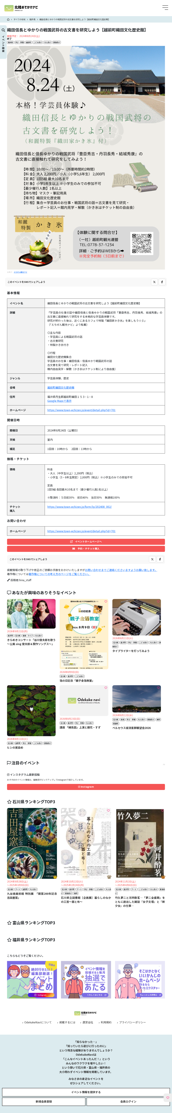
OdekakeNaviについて (38, 1022)
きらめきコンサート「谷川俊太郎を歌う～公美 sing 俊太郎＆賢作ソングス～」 (31, 642)
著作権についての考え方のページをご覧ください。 (59, 574)
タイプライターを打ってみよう (131, 651)
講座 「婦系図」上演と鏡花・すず (80, 727)
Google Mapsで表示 (59, 401)
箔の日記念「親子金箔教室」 (77, 680)
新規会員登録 (44, 1101)
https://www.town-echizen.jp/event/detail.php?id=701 (81, 410)
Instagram (87, 786)
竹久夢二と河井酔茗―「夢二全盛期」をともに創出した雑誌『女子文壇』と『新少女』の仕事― (140, 902)
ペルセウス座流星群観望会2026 (131, 728)
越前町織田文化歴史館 (60, 387)
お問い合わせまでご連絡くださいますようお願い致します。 (121, 570)
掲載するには (67, 1022)
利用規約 (106, 1022)
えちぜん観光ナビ (20, 272)
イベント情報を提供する (86, 1092)
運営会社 (87, 1022)
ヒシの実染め (15, 747)
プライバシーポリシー (132, 1022)
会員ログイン (128, 1101)
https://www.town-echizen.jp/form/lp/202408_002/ (79, 507)
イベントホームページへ (87, 541)
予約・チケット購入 (87, 548)
